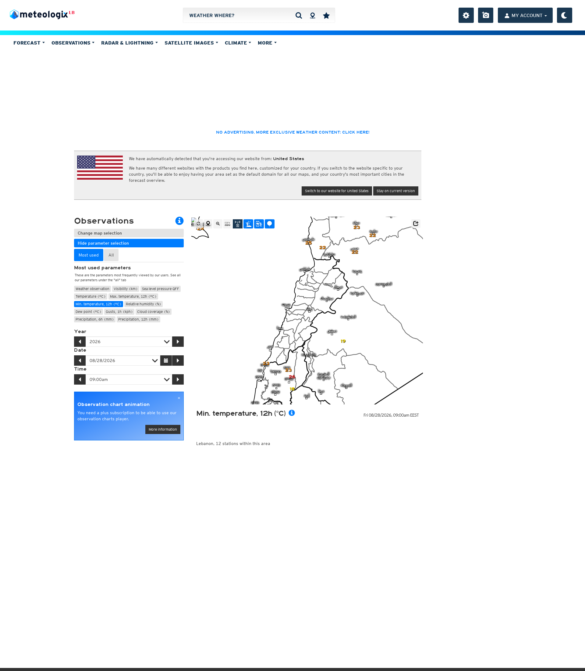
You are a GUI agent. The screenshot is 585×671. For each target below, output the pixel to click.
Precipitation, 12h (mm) (138, 319)
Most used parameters (102, 268)
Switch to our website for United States (337, 190)
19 (343, 341)
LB (72, 12)
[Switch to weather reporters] (259, 223)
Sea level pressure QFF (160, 288)
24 (200, 228)
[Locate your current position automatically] (312, 15)
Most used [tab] (89, 255)
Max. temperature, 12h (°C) (133, 296)
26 (292, 376)
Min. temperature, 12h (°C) (99, 304)
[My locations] (326, 15)
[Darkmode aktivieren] (564, 15)
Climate (237, 42)
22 (372, 235)
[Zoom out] (217, 223)
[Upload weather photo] (485, 15)
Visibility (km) (126, 288)
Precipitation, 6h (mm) (95, 319)
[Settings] (466, 15)
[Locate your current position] (208, 223)
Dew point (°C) (88, 311)
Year (80, 331)
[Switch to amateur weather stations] (248, 223)
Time (80, 369)
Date (80, 350)
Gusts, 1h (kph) (119, 311)
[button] (415, 223)
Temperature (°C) (91, 296)
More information (163, 429)
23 (356, 227)
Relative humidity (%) (143, 304)
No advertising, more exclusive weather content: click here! (292, 132)
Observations (71, 42)
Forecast (27, 42)
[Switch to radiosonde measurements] (270, 223)
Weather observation (92, 288)
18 (292, 389)
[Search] (298, 15)
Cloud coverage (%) (153, 311)
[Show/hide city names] (227, 223)
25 (308, 243)
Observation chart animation (113, 404)
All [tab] (111, 255)
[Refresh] (198, 223)
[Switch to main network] (238, 223)
